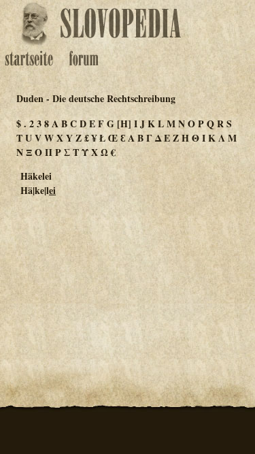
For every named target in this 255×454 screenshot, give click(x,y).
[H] (124, 123)
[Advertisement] (128, 275)
